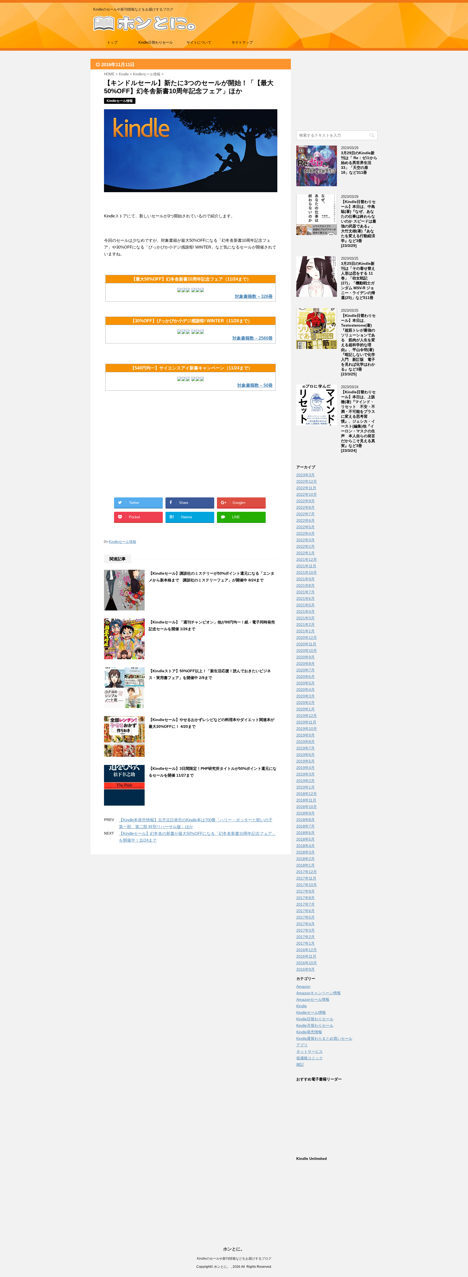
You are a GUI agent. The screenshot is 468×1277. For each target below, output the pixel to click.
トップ (112, 42)
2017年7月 (305, 904)
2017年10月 (306, 885)
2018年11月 (306, 800)
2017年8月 (305, 898)
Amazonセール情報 (312, 999)
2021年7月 (305, 592)
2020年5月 (305, 683)
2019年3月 (305, 774)
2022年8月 (305, 507)
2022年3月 (305, 540)
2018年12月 (306, 794)
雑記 (300, 1064)
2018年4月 (305, 846)
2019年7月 (305, 748)
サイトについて (199, 42)
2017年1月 (305, 943)
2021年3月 (305, 618)
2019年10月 (306, 728)
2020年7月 (305, 670)
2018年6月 (305, 833)
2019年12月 (306, 715)
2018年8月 (305, 820)
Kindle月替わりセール (314, 1025)
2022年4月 (305, 533)
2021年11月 (306, 566)
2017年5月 (305, 917)
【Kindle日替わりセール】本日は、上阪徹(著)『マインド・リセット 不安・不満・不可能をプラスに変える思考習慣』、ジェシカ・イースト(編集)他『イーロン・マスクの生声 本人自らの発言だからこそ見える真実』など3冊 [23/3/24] (358, 421)
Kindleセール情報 (122, 542)
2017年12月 (306, 872)
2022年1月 (305, 553)
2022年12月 (306, 481)
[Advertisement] (147, 450)
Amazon (303, 986)
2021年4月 (305, 611)
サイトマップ (242, 42)
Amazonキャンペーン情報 (318, 993)
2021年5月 (305, 605)
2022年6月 (305, 520)
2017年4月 (305, 924)
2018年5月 (305, 839)
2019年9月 (305, 735)
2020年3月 (305, 696)
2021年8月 (305, 585)
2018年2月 (305, 859)
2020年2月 (305, 702)
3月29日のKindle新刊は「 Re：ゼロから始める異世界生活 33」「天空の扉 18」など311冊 (359, 163)
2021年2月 (305, 624)
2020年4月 (305, 689)
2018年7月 (305, 826)
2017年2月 (305, 937)
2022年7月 (305, 514)
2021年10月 (306, 572)
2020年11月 (306, 644)
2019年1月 (305, 787)
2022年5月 (305, 527)
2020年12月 (306, 637)
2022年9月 (305, 501)
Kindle (301, 1006)
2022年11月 (306, 488)
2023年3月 (305, 475)
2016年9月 (305, 969)
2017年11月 (306, 878)
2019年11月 (306, 722)
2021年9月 (305, 579)
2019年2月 (305, 781)
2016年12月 (306, 950)
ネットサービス (309, 1051)
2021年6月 (305, 598)
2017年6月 (305, 911)
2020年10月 (306, 650)
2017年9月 (305, 891)
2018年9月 (305, 813)
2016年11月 (306, 956)
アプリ (302, 1045)
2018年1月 (305, 865)
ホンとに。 (234, 1249)
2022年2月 (305, 546)
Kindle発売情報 (309, 1032)
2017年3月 (305, 930)
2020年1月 (305, 709)
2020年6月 (305, 676)
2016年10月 (306, 963)
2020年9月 (305, 657)
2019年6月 (305, 754)
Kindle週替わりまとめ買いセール (324, 1038)
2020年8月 (305, 663)
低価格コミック (309, 1058)
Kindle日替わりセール (155, 42)
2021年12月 (306, 559)
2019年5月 (305, 761)
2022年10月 (306, 494)
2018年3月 (305, 852)
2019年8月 (305, 741)
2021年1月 (305, 631)
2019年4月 (305, 767)
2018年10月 (306, 807)
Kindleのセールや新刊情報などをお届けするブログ (234, 1258)
